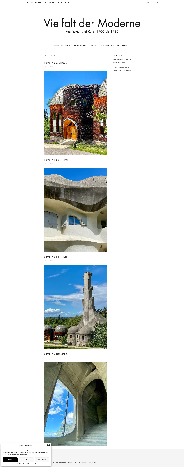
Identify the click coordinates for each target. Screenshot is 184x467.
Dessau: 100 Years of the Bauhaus (122, 70)
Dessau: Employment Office (121, 67)
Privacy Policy (26, 464)
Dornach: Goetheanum (56, 353)
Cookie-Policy (19, 464)
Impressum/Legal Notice (80, 462)
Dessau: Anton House (119, 62)
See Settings (42, 459)
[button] (48, 445)
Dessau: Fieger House (119, 65)
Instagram (59, 2)
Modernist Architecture (34, 2)
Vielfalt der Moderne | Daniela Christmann (60, 462)
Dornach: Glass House (55, 62)
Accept (10, 459)
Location (93, 45)
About (67, 2)
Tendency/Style (79, 45)
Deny (26, 459)
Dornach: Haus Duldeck (56, 159)
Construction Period (61, 45)
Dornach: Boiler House (55, 256)
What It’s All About (49, 2)
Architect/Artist (122, 45)
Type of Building (106, 45)
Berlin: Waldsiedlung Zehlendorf (122, 59)
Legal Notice (34, 464)
